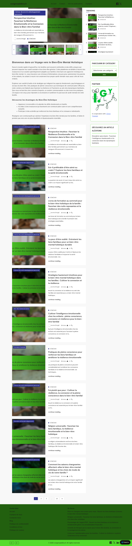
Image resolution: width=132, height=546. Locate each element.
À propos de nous (16, 514)
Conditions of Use (16, 527)
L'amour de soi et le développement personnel (27, 13)
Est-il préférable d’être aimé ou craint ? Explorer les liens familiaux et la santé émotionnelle (65, 170)
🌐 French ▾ (125, 542)
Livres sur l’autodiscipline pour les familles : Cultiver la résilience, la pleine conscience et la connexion (94, 534)
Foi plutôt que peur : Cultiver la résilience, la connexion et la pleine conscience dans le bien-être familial (65, 393)
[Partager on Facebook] (117, 4)
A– (17, 543)
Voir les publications (75, 4)
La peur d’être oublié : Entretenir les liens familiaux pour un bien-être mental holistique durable (64, 242)
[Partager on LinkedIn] (118, 543)
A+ (12, 543)
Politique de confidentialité (19, 524)
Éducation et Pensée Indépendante (24, 162)
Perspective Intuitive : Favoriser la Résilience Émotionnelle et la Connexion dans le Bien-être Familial (28, 22)
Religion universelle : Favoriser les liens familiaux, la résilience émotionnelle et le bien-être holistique (95, 518)
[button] (14, 50)
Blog (11, 521)
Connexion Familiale (19, 347)
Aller (104, 75)
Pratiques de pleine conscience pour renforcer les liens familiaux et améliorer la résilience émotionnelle (65, 355)
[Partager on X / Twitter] (120, 4)
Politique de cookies (17, 530)
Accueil (53, 4)
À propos (89, 4)
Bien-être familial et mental (21, 309)
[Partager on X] (114, 543)
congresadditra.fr (18, 4)
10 (57, 498)
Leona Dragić (21, 39)
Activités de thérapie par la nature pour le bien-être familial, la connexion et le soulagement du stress (94, 529)
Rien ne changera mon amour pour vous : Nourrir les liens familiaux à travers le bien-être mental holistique (95, 513)
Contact (62, 4)
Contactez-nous (15, 518)
